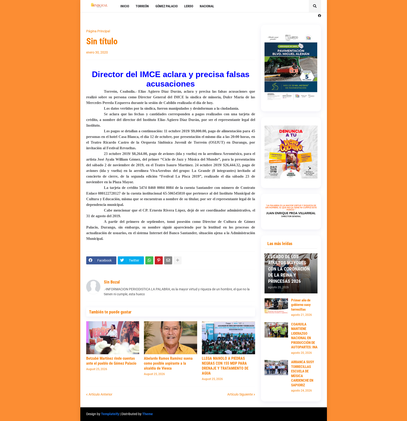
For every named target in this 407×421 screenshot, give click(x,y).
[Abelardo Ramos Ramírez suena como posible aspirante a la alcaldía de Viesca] (170, 337)
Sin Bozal (112, 281)
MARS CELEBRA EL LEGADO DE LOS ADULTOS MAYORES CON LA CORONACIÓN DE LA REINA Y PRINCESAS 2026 (289, 266)
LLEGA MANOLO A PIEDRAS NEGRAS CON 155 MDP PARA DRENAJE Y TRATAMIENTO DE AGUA (225, 365)
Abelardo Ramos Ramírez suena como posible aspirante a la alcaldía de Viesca (168, 363)
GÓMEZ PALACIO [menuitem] (166, 6)
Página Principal (98, 31)
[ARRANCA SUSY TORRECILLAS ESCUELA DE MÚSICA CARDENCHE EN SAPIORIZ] (276, 367)
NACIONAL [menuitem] (207, 6)
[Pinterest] (159, 260)
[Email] (168, 260)
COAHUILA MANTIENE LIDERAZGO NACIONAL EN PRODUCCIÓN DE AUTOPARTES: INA (304, 336)
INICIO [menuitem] (124, 6)
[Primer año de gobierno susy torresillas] (276, 305)
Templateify (110, 414)
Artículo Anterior (100, 394)
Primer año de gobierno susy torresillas (301, 305)
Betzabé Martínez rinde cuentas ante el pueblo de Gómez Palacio (111, 361)
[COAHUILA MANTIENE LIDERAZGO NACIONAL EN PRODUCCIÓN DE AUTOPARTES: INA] (276, 330)
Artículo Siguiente (240, 394)
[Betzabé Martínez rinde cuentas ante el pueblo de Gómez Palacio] (112, 337)
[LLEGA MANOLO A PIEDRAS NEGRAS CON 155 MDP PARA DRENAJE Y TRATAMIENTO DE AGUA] (228, 337)
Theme (147, 414)
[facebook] (319, 16)
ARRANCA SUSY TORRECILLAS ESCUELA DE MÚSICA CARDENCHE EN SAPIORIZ (302, 373)
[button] (315, 6)
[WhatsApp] (149, 260)
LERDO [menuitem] (188, 6)
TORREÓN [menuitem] (142, 6)
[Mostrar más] (178, 260)
